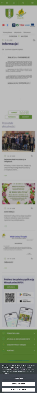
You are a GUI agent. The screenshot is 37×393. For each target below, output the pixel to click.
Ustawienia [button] (18, 378)
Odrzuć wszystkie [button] (18, 384)
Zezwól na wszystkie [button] (18, 390)
